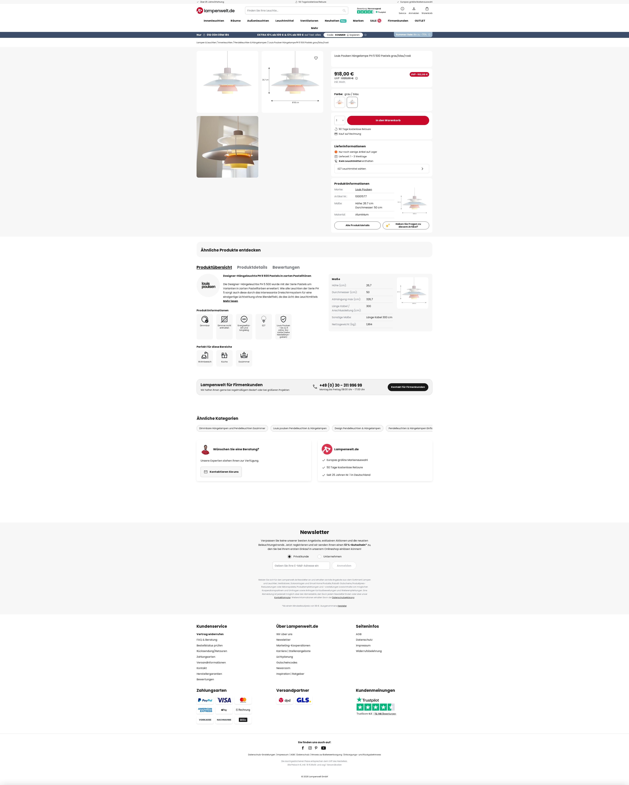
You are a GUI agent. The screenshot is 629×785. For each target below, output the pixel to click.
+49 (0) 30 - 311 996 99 (341, 385)
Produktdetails (252, 267)
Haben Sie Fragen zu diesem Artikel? (408, 225)
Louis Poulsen (363, 189)
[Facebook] (305, 748)
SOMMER (343, 35)
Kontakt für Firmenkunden (408, 387)
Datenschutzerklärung (343, 597)
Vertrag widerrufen (210, 634)
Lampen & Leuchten (206, 42)
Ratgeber (298, 674)
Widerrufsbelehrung (369, 651)
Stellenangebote (300, 651)
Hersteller (342, 605)
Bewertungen (286, 267)
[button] (227, 147)
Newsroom (283, 668)
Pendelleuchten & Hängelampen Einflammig (414, 428)
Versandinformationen (211, 662)
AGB (359, 634)
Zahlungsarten (206, 657)
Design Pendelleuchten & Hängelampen (358, 428)
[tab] (214, 267)
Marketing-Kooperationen (293, 645)
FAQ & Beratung (207, 640)
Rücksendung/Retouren (212, 651)
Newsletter (283, 640)
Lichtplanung (284, 657)
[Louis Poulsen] (208, 285)
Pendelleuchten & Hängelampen (250, 42)
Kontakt (202, 668)
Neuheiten (335, 21)
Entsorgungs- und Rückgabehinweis (362, 754)
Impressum (363, 645)
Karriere (281, 651)
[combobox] (296, 10)
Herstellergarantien (209, 674)
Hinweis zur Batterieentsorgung (326, 754)
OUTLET (420, 21)
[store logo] (216, 10)
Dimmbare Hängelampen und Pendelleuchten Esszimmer (232, 428)
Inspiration (283, 674)
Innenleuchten (225, 42)
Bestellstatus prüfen (210, 645)
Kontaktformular (282, 597)
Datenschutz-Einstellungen (261, 754)
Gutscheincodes (286, 662)
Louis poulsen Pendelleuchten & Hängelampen (300, 428)
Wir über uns (284, 634)
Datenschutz (364, 640)
